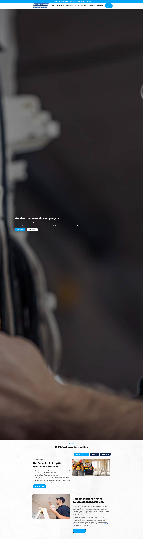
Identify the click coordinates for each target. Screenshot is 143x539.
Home (53, 5)
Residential (59, 5)
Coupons (77, 5)
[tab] (81, 454)
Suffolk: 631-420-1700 (86, 1)
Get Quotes (100, 5)
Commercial (69, 5)
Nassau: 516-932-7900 (74, 1)
